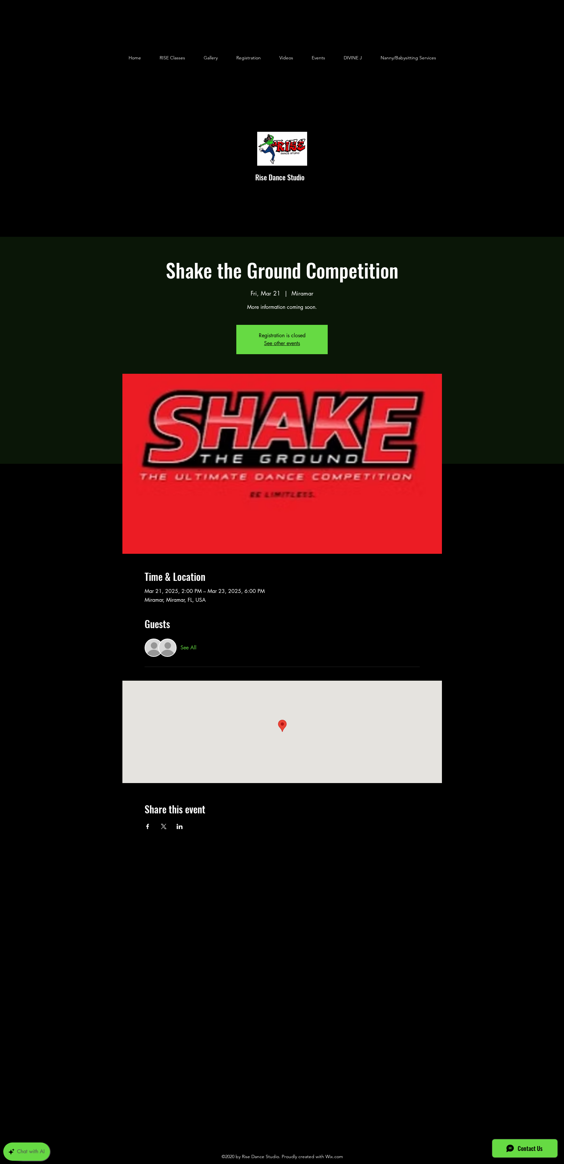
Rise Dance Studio (280, 177)
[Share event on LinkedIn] (180, 826)
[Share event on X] (164, 826)
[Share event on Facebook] (148, 826)
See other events (282, 343)
